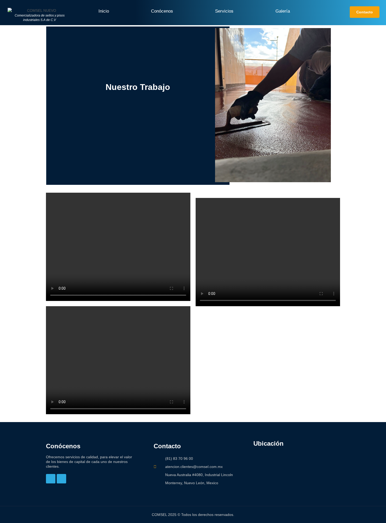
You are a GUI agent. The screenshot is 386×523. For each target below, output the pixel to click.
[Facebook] (50, 478)
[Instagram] (61, 478)
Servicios (224, 11)
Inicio (103, 11)
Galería (282, 11)
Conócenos (162, 11)
